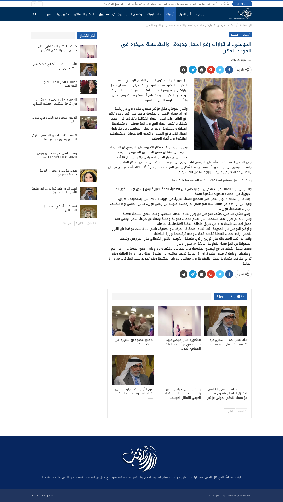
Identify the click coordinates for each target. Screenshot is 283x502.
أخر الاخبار (185, 14)
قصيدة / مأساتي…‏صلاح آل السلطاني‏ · (60, 208)
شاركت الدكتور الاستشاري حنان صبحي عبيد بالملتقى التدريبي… (57, 48)
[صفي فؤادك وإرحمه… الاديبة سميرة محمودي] (88, 175)
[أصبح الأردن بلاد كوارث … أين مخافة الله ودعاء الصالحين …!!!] (133, 370)
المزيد (48, 14)
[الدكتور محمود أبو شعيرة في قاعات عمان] (133, 321)
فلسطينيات (154, 14)
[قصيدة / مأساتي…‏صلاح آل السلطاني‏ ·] (88, 211)
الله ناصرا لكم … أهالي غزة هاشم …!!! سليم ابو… (55, 66)
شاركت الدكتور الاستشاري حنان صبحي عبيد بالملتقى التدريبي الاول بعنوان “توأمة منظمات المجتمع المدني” (166, 3)
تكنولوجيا (63, 14)
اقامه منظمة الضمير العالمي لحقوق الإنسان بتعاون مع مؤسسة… (54, 137)
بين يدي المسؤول (110, 14)
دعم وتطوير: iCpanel (42, 495)
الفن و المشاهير (84, 14)
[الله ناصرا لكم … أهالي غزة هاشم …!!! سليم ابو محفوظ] (225, 321)
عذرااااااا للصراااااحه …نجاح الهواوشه (60, 84)
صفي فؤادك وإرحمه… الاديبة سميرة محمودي (58, 172)
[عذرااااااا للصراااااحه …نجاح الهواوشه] (88, 87)
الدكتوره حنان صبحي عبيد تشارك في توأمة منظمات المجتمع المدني (55, 101)
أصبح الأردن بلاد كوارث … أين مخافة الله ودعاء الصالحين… (54, 190)
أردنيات (170, 14)
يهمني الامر (134, 14)
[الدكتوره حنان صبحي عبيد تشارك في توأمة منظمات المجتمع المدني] (179, 321)
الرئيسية (201, 14)
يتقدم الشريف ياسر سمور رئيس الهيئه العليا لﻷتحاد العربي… (57, 155)
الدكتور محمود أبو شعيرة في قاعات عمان (54, 119)
